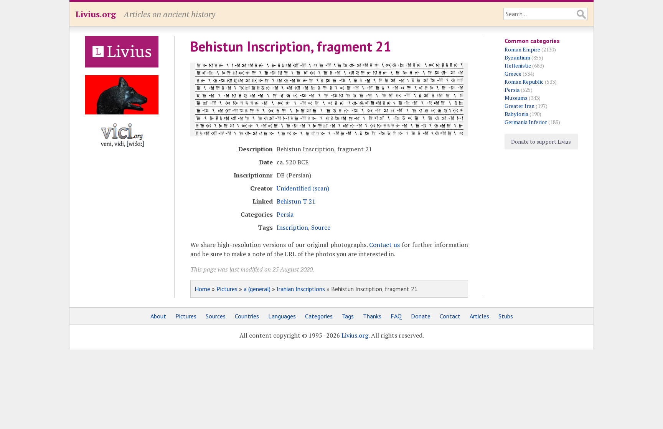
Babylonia (516, 114)
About (158, 316)
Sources (216, 316)
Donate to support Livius (541, 141)
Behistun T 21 (296, 201)
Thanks (372, 316)
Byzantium (517, 57)
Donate (420, 316)
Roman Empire (522, 49)
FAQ (396, 316)
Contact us (384, 244)
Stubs (505, 316)
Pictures (226, 289)
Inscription (292, 227)
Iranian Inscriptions (301, 289)
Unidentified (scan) (303, 188)
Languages (282, 316)
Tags (348, 316)
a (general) (257, 289)
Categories (319, 316)
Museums (516, 97)
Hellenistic (518, 65)
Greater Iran (519, 105)
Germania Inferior (526, 122)
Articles (479, 316)
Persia (285, 214)
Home (202, 289)
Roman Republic (524, 81)
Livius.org (95, 14)
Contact (450, 316)
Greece (513, 73)
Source (320, 227)
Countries (247, 316)
